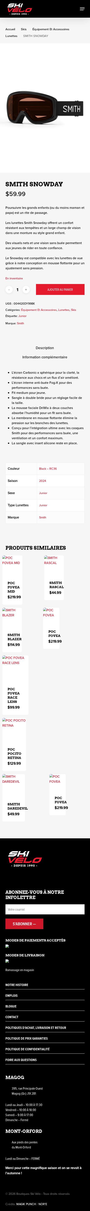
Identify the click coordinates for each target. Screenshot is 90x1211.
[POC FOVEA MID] (12, 565)
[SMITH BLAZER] (12, 617)
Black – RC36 (48, 469)
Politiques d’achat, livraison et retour (35, 1027)
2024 (42, 481)
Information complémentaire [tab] (44, 357)
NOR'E (43, 1204)
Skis (24, 29)
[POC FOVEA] (51, 616)
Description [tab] (45, 348)
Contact (11, 1017)
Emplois (11, 995)
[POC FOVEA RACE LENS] (15, 668)
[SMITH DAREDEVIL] (13, 785)
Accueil (10, 29)
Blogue (11, 1006)
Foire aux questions (21, 1059)
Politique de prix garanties (26, 1038)
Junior (22, 316)
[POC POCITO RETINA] (14, 730)
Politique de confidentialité (27, 1049)
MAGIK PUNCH (26, 1204)
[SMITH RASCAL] (54, 565)
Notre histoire (16, 984)
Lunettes (11, 36)
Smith (20, 323)
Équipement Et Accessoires (50, 29)
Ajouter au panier (60, 289)
